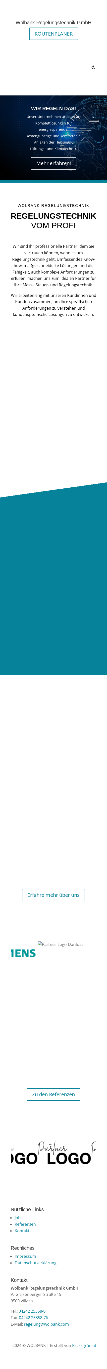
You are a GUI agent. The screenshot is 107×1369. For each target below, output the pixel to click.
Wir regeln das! (53, 108)
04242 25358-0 (32, 1311)
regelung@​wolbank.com (46, 1324)
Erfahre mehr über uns (53, 895)
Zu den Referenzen (53, 1094)
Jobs (19, 1217)
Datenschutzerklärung (35, 1263)
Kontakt (22, 1230)
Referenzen (25, 1224)
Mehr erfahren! (53, 163)
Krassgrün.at (84, 1345)
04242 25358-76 (33, 1317)
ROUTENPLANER (54, 33)
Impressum (25, 1256)
